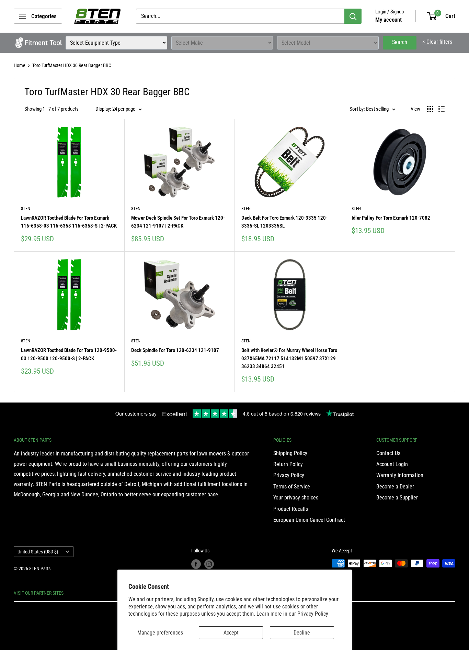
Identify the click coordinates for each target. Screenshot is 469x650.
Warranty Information (399, 475)
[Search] (353, 16)
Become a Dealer (395, 486)
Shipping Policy (290, 453)
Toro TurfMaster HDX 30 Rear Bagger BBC (71, 65)
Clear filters (437, 41)
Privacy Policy (312, 613)
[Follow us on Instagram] (209, 564)
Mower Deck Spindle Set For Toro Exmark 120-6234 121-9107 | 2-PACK (178, 222)
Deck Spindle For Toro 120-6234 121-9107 (175, 350)
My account (388, 19)
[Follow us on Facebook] (196, 564)
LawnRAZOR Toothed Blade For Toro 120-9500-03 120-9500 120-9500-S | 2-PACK (69, 354)
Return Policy (288, 464)
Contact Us (388, 453)
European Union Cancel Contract (309, 520)
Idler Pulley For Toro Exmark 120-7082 (391, 218)
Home (19, 65)
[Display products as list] (441, 109)
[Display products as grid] (430, 109)
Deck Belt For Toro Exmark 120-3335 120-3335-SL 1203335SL (284, 222)
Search (399, 42)
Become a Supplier (397, 497)
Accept (231, 632)
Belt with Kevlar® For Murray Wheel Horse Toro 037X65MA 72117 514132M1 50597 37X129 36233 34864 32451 (289, 358)
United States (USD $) (38, 551)
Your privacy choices (295, 497)
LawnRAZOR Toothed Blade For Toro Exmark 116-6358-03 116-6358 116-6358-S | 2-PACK (69, 222)
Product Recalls (290, 509)
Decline (302, 632)
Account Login (392, 464)
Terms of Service (291, 486)
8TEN (25, 208)
